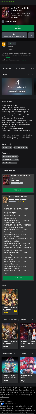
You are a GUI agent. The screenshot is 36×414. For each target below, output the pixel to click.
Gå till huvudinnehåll (7, 1)
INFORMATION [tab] (6, 68)
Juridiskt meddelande (7, 411)
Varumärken (19, 411)
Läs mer (8, 57)
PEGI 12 (11, 43)
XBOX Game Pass (23, 388)
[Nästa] (32, 74)
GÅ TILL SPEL (18, 278)
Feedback (22, 390)
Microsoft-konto (29, 392)
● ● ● (31, 35)
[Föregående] (29, 74)
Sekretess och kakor (13, 408)
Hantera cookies (25, 408)
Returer (21, 394)
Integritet (3, 408)
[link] (10, 302)
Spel (1, 399)
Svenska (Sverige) (6, 401)
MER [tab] (32, 68)
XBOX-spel (13, 388)
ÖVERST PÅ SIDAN (18, 190)
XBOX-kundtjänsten (12, 390)
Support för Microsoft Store (9, 394)
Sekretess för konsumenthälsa (10, 406)
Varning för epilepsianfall (16, 392)
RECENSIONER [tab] (20, 68)
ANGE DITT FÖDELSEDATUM (17, 91)
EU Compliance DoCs (27, 413)
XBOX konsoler (5, 388)
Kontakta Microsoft (26, 406)
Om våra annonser (13, 413)
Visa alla (23, 320)
